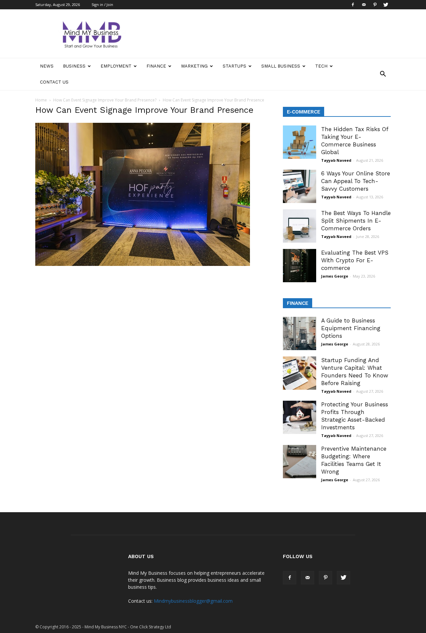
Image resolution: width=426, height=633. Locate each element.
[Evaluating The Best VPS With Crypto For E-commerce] (299, 265)
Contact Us (54, 82)
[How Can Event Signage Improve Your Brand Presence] (142, 264)
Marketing (194, 66)
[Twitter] (386, 4)
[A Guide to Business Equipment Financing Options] (299, 333)
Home (41, 100)
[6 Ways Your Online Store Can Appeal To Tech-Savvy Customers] (299, 186)
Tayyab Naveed (336, 160)
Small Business (280, 66)
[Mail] (364, 4)
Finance (156, 66)
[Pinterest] (375, 4)
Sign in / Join (102, 4)
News (47, 66)
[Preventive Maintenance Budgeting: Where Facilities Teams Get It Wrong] (299, 461)
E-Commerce (303, 112)
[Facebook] (353, 4)
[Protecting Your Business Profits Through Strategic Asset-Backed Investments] (299, 417)
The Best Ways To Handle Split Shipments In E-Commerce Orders (356, 221)
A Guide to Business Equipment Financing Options (350, 328)
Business (74, 66)
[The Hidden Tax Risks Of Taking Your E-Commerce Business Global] (299, 142)
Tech (321, 66)
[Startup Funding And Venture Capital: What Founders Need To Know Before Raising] (299, 373)
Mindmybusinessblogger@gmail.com (193, 601)
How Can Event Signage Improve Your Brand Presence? (104, 100)
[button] (383, 74)
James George (334, 276)
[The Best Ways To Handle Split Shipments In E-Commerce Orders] (299, 226)
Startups (234, 66)
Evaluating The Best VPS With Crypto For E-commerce (354, 260)
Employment (116, 66)
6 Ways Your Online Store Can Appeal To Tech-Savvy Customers (355, 181)
